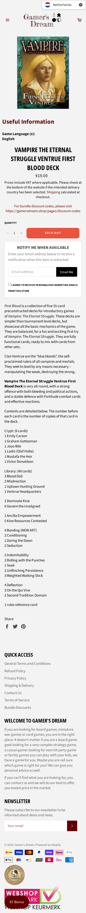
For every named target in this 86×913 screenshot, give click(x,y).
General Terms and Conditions (27, 663)
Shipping (53, 192)
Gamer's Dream (24, 845)
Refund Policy (15, 671)
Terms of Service (17, 700)
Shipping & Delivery (19, 685)
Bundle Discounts (17, 707)
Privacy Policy (15, 678)
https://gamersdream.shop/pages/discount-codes (43, 211)
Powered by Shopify (48, 845)
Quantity (10, 223)
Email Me (66, 272)
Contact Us (13, 693)
